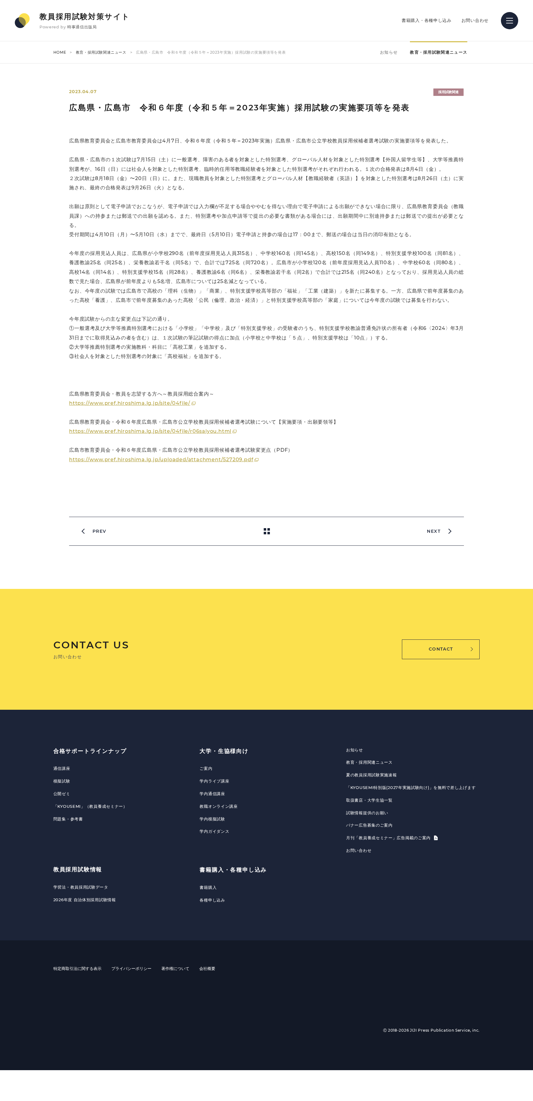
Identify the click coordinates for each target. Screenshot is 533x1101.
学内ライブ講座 (214, 781)
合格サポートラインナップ (90, 751)
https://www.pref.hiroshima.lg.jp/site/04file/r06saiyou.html (150, 431)
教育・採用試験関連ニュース (101, 52)
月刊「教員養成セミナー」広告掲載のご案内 (389, 837)
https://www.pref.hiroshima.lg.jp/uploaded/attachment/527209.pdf (161, 459)
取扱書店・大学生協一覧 (369, 800)
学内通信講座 (212, 793)
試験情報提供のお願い (367, 812)
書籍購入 (208, 887)
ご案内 (206, 768)
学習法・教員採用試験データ (80, 887)
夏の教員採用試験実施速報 (371, 774)
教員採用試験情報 (77, 869)
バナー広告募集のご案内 (369, 825)
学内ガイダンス (214, 831)
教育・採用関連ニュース (369, 762)
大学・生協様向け (224, 751)
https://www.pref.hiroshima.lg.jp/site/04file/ (129, 403)
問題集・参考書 (68, 818)
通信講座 (61, 768)
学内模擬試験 (212, 818)
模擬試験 (61, 781)
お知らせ (389, 52)
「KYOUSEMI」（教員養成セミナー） (90, 806)
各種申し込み (212, 900)
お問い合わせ (475, 20)
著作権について (175, 968)
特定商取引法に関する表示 (77, 968)
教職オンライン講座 (219, 806)
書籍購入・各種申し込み (427, 20)
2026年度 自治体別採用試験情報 (84, 899)
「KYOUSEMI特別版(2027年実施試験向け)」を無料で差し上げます (411, 787)
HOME (59, 52)
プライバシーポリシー (131, 968)
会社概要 (207, 968)
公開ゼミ (61, 793)
